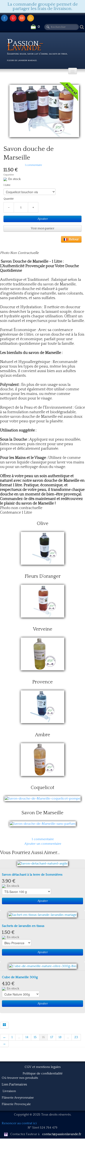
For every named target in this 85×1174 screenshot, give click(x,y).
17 (51, 1037)
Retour (74, 239)
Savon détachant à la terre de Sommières (32, 874)
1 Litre (6, 185)
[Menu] (72, 71)
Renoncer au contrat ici (19, 1123)
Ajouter (42, 219)
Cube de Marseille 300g (20, 977)
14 (27, 1037)
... (19, 1037)
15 (35, 1037)
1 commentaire (43, 839)
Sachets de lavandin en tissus (23, 926)
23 (76, 1037)
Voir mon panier (42, 228)
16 (43, 1037)
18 (60, 1037)
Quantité (8, 198)
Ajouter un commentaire (42, 844)
